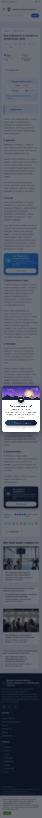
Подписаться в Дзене (22, 423)
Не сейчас (21, 428)
